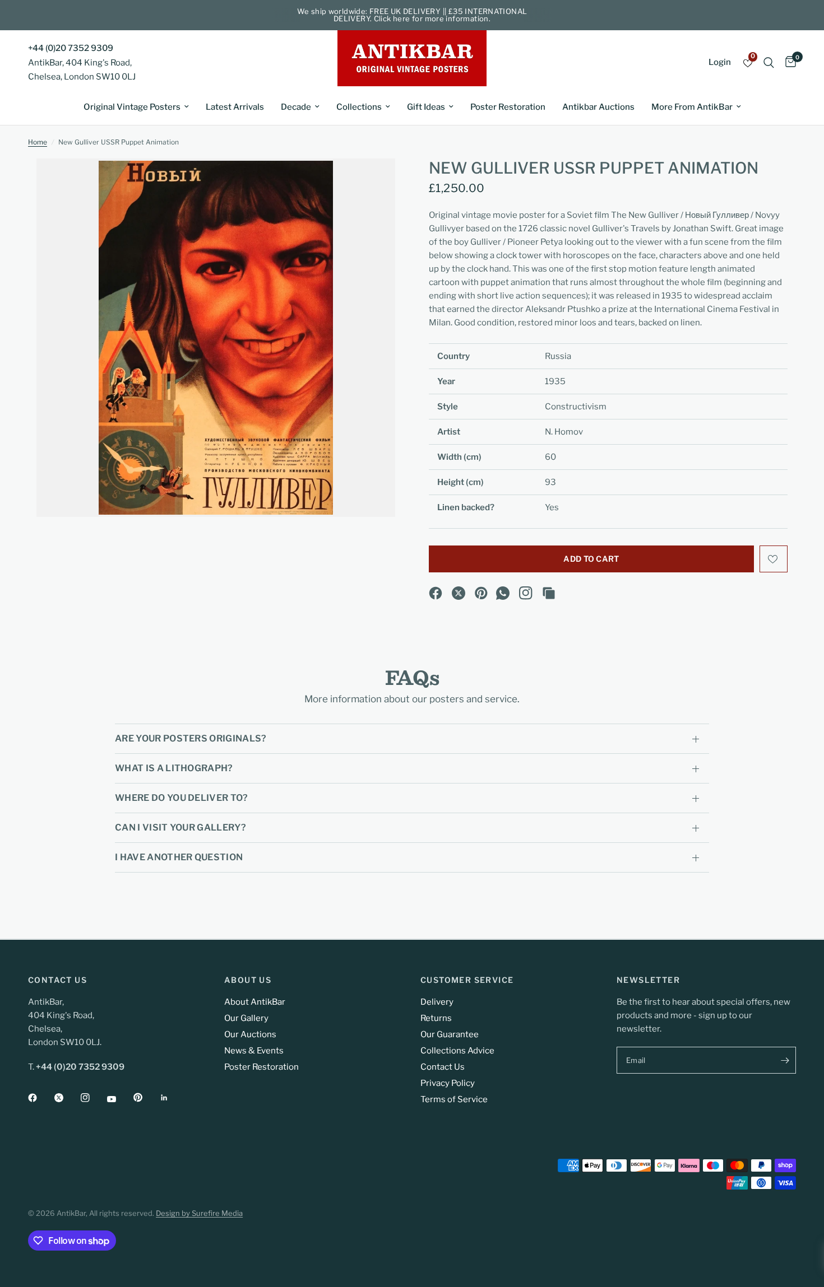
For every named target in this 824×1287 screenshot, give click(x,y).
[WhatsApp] (503, 593)
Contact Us (442, 1067)
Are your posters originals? (191, 738)
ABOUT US (247, 980)
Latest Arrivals (235, 107)
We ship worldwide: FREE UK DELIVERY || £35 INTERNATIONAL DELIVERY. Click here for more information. (412, 15)
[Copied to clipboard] (548, 593)
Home (37, 142)
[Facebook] (435, 593)
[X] (458, 593)
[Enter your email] (785, 1060)
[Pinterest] (481, 593)
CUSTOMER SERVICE (466, 980)
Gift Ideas (426, 107)
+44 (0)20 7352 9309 (70, 48)
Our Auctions (250, 1034)
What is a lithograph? (174, 768)
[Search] (769, 62)
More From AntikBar (692, 107)
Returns (436, 1018)
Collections (359, 107)
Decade (296, 107)
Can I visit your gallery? (180, 827)
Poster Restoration (507, 107)
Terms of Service (454, 1099)
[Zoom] (371, 182)
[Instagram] (526, 593)
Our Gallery (246, 1018)
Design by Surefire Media (199, 1213)
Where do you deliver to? (181, 797)
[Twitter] (66, 1097)
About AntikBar (254, 1002)
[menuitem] (136, 107)
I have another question (179, 857)
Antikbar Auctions (598, 107)
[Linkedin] (172, 1097)
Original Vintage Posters (132, 107)
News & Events (254, 1051)
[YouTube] (119, 1099)
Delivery (436, 1002)
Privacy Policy (447, 1083)
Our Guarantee (449, 1034)
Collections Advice (457, 1051)
